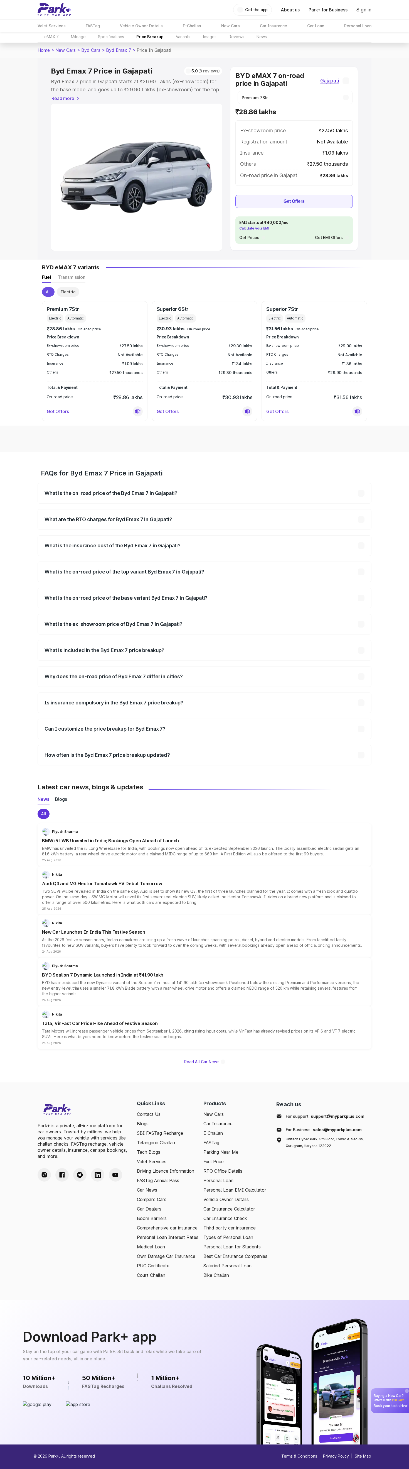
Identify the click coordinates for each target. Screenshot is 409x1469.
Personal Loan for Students (232, 1247)
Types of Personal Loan (228, 1237)
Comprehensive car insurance (167, 1228)
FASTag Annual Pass (158, 1180)
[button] (138, 411)
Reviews (236, 36)
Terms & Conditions (299, 1456)
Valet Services (151, 1161)
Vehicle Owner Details (226, 1199)
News (262, 36)
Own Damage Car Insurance (166, 1256)
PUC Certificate (153, 1265)
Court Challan (151, 1275)
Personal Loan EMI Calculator (234, 1190)
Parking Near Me (220, 1152)
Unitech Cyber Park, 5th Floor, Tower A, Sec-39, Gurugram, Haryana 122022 (325, 1142)
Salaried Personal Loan (227, 1265)
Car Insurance (218, 1123)
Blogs (143, 1123)
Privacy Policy (336, 1456)
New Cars (65, 50)
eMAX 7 (51, 36)
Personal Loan (218, 1180)
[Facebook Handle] (62, 1175)
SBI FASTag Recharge (160, 1133)
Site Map (363, 1456)
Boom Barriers (152, 1218)
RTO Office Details (222, 1171)
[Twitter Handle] (80, 1175)
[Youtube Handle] (115, 1175)
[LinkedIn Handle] (97, 1175)
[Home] (54, 9)
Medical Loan (151, 1247)
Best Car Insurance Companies (235, 1256)
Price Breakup (150, 36)
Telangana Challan (156, 1142)
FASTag (211, 1142)
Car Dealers (149, 1209)
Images (209, 36)
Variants (183, 36)
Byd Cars (90, 50)
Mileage (78, 36)
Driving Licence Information (165, 1171)
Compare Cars (151, 1199)
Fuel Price (213, 1161)
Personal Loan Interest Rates (167, 1237)
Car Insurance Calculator (229, 1209)
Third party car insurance (229, 1228)
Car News (147, 1190)
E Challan (213, 1133)
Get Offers (294, 201)
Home (44, 50)
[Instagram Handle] (44, 1175)
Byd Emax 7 (118, 50)
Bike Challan (216, 1275)
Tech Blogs (148, 1152)
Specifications (111, 36)
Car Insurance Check (225, 1218)
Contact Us (149, 1114)
